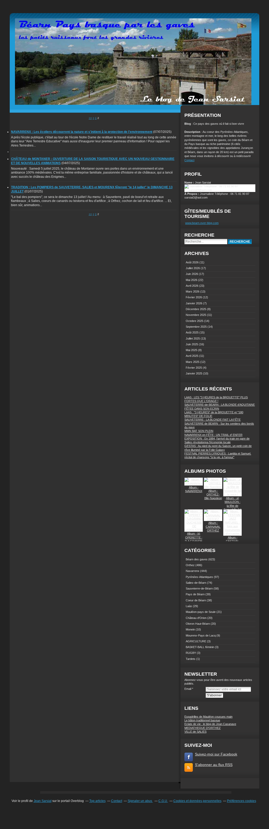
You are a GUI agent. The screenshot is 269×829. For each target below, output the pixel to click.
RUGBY (191, 652)
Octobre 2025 (195, 320)
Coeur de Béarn (196, 600)
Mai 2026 (192, 279)
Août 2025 (192, 332)
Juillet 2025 (193, 338)
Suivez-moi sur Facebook (216, 754)
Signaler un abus (140, 801)
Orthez (190, 565)
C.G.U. (163, 801)
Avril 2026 (192, 285)
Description (192, 131)
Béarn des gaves (197, 559)
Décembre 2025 (196, 309)
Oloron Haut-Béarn (198, 623)
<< (90, 118)
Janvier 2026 (194, 303)
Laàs (189, 606)
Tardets (190, 658)
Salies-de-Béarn (196, 582)
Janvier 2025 (194, 373)
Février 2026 (194, 297)
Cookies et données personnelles (197, 801)
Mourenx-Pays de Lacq (201, 635)
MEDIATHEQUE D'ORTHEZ (202, 727)
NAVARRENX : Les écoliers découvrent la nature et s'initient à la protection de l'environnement (81, 132)
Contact (189, 160)
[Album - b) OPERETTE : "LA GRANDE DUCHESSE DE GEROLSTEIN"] (194, 529)
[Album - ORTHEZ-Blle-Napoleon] (213, 486)
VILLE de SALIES (195, 731)
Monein (190, 629)
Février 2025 (194, 367)
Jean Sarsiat (42, 801)
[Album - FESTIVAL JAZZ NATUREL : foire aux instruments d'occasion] (232, 533)
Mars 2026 (193, 291)
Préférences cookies (241, 801)
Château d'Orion (196, 617)
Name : (189, 182)
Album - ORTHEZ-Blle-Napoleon (213, 494)
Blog (187, 123)
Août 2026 (192, 262)
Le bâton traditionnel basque (202, 720)
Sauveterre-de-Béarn (199, 588)
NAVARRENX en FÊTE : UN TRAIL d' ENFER (213, 434)
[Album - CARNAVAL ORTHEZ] (213, 519)
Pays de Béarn (195, 594)
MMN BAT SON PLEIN (198, 430)
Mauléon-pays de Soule (201, 611)
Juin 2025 (192, 344)
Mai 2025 (192, 350)
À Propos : (192, 193)
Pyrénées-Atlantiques (199, 576)
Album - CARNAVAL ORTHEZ (213, 526)
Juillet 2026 (193, 268)
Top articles (97, 801)
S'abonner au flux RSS (213, 765)
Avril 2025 (192, 355)
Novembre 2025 (196, 314)
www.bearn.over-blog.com (202, 223)
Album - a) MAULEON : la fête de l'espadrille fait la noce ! (232, 506)
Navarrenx (192, 570)
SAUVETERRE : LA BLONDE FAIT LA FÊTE (212, 419)
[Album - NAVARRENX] (193, 483)
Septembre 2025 (197, 326)
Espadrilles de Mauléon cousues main (208, 716)
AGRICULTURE (196, 641)
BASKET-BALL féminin (200, 647)
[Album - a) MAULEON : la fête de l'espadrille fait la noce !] (232, 494)
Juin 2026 (192, 273)
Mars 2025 (193, 361)
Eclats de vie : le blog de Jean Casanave (210, 724)
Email (187, 688)
